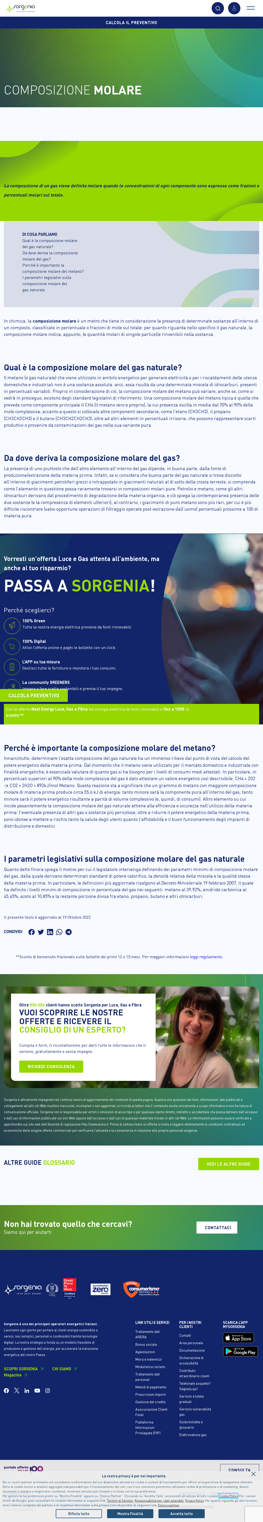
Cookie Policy (228, 1496)
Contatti (185, 1335)
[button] (218, 8)
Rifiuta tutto (78, 1513)
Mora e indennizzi (148, 1359)
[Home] (20, 7)
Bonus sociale (146, 1344)
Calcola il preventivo (131, 22)
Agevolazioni (145, 1351)
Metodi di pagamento (150, 1386)
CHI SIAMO (61, 1368)
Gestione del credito (150, 1401)
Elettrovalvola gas (192, 1434)
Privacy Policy (194, 1500)
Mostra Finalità (130, 1513)
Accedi (234, 8)
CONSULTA (240, 1470)
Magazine (13, 1375)
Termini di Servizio (120, 1500)
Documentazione (192, 1350)
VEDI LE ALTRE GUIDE (229, 1164)
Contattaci (218, 1227)
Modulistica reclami (150, 1366)
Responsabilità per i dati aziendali (159, 1500)
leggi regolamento (206, 956)
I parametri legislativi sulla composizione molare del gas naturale (46, 283)
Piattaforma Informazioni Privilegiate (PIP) (148, 1427)
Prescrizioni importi (150, 1394)
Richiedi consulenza (51, 1066)
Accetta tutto (181, 1513)
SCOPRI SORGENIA (21, 1368)
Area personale (191, 1342)
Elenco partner (168, 1505)
